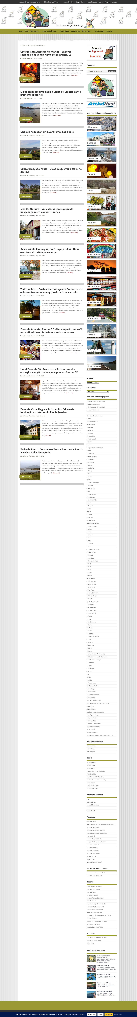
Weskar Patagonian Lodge (94, 862)
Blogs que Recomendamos (94, 416)
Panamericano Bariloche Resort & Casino (99, 915)
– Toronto (89, 477)
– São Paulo (90, 662)
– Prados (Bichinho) (92, 593)
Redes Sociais (99, 31)
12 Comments (26, 196)
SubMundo (90, 808)
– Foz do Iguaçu (91, 683)
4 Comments (26, 79)
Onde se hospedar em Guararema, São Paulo (47, 131)
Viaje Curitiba (90, 943)
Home (21, 31)
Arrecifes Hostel (91, 746)
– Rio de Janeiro (91, 622)
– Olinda (89, 564)
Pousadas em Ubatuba (93, 853)
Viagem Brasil (91, 811)
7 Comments (26, 436)
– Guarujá (89, 648)
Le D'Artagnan (91, 751)
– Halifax (89, 471)
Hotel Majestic (91, 783)
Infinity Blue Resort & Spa (94, 912)
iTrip (88, 799)
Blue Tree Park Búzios (93, 889)
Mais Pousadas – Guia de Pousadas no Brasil (100, 824)
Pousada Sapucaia (92, 847)
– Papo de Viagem (92, 718)
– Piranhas (90, 535)
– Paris (89, 509)
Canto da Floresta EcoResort (95, 898)
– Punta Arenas (91, 497)
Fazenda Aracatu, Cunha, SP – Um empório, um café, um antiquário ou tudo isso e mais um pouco (51, 330)
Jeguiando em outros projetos (30, 2)
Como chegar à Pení (103, 983)
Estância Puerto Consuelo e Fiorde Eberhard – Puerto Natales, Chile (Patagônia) (51, 451)
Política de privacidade (93, 726)
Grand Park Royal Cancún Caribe (96, 904)
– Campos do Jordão (93, 636)
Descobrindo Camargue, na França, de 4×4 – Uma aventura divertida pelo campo (49, 250)
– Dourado (89, 642)
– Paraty (89, 619)
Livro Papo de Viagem (52, 2)
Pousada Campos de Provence (96, 830)
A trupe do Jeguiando (93, 410)
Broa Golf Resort (91, 892)
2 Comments (26, 356)
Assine (114, 2)
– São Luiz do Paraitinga (94, 660)
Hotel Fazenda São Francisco (95, 777)
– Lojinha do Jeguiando (93, 404)
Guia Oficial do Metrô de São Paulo (97, 937)
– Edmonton (90, 453)
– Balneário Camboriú (93, 694)
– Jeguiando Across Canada (95, 448)
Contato (109, 31)
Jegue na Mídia (91, 709)
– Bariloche (90, 433)
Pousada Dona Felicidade (94, 839)
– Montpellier (90, 506)
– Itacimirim (90, 543)
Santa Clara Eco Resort (93, 924)
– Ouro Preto (90, 590)
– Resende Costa (92, 596)
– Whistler (89, 465)
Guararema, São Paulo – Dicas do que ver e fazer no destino (51, 170)
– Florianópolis (91, 697)
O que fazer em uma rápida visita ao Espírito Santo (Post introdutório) (50, 93)
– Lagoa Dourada (91, 584)
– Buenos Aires (91, 436)
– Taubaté (89, 671)
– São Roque (90, 668)
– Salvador (90, 555)
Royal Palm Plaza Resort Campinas (97, 921)
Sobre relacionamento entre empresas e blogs (100, 735)
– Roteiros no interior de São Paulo (97, 657)
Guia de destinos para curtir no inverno (98, 703)
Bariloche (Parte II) (103, 965)
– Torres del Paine (92, 500)
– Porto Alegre (91, 689)
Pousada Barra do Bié (93, 827)
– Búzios (89, 616)
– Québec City (91, 488)
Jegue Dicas (80, 2)
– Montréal (90, 485)
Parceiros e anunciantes (94, 723)
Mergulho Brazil (91, 802)
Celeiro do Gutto (91, 821)
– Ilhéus (89, 540)
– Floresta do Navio (92, 561)
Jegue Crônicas (68, 2)
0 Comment (26, 119)
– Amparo (89, 630)
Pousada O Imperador (93, 845)
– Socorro (89, 665)
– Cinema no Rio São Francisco (96, 401)
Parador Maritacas (92, 918)
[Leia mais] (73, 75)
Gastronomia (75, 31)
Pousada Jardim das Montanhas (96, 842)
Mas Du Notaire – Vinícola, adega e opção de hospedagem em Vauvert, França (46, 210)
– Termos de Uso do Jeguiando (96, 407)
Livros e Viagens (104, 2)
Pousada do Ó (91, 836)
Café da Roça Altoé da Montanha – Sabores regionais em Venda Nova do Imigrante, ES (45, 53)
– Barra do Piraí (91, 613)
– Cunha (89, 639)
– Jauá (88, 546)
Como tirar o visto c (103, 956)
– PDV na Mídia (91, 721)
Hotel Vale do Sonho (92, 785)
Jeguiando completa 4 (104, 991)
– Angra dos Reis (91, 610)
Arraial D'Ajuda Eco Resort (94, 886)
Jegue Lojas (87, 31)
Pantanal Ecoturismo (93, 805)
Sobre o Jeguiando (32, 31)
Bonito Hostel (90, 749)
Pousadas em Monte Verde (94, 875)
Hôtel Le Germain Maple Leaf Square (97, 780)
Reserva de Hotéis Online (94, 940)
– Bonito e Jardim (92, 526)
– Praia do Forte (91, 552)
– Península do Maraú (93, 549)
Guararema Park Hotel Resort (95, 907)
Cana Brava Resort (92, 895)
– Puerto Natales (91, 494)
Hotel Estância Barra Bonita (95, 909)
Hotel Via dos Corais (92, 788)
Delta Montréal (91, 765)
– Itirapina (89, 651)
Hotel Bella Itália (91, 774)
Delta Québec (90, 768)
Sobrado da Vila (91, 856)
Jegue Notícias (92, 2)
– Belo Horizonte (91, 581)
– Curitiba (89, 680)
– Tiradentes (90, 604)
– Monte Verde (91, 587)
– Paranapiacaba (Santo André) (96, 654)
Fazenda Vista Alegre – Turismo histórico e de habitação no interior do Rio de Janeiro (47, 411)
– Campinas (90, 633)
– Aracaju (89, 572)
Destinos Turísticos (50, 31)
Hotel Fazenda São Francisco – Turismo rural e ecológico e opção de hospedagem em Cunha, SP (49, 370)
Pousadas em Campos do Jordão (96, 873)
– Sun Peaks (90, 459)
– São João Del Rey (92, 601)
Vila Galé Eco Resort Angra (94, 927)
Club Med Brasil (91, 901)
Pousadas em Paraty (93, 850)
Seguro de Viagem (92, 732)
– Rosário (89, 442)
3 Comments (26, 156)
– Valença (89, 625)
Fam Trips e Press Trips (94, 700)
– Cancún (89, 514)
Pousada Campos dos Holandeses (97, 833)
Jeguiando (30, 16)
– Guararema (90, 645)
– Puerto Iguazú (91, 439)
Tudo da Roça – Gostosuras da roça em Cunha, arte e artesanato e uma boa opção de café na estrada (51, 290)
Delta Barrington (91, 762)
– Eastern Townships (93, 482)
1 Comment (26, 477)
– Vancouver (90, 462)
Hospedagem (64, 31)
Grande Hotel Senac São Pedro (96, 771)
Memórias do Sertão (103, 974)
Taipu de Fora (90, 859)
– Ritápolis (90, 599)
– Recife (89, 567)
